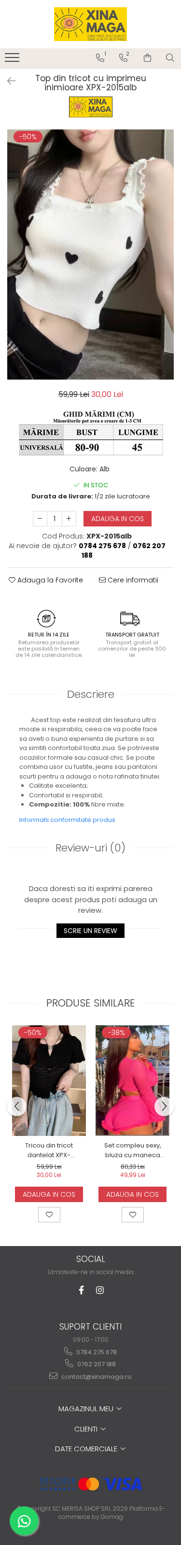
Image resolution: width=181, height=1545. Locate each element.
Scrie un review (90, 931)
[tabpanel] (90, 254)
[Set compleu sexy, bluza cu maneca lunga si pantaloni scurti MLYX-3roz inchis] (132, 1080)
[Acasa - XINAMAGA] (90, 24)
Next (166, 264)
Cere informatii (132, 580)
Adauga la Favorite (49, 580)
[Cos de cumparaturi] (147, 58)
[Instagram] (99, 1290)
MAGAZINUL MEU (86, 1408)
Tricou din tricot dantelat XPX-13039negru (49, 1150)
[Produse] (13, 60)
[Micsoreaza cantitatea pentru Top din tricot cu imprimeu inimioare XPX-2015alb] (40, 518)
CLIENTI (86, 1429)
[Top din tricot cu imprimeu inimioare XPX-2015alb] (90, 254)
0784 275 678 (96, 1352)
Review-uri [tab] (90, 848)
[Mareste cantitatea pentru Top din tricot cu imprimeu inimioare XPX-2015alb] (69, 518)
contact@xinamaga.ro (96, 1376)
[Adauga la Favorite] (49, 1214)
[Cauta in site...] (170, 58)
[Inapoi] (7, 81)
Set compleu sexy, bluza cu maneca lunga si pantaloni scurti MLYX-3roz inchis (132, 1150)
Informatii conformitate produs (67, 819)
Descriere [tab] (90, 694)
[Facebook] (81, 1290)
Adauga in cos (117, 519)
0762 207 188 (96, 1364)
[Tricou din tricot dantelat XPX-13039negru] (49, 1080)
